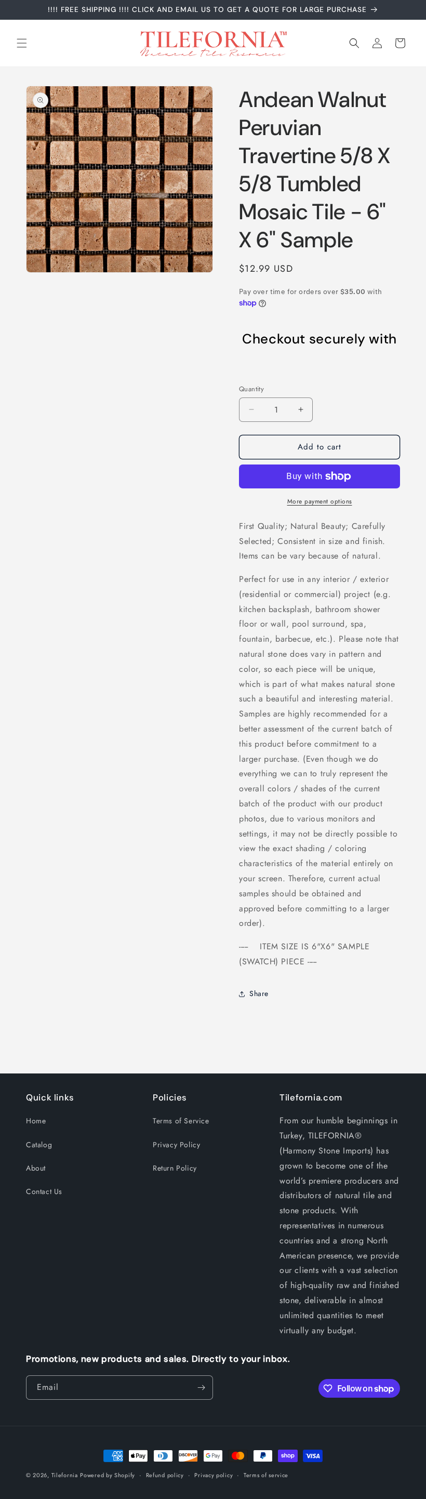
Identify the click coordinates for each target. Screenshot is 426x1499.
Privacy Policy (176, 1144)
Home (36, 1121)
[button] (21, 43)
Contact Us (44, 1191)
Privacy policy (213, 1475)
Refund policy (165, 1475)
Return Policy (175, 1168)
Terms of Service (181, 1121)
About (36, 1168)
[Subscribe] (201, 1387)
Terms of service (266, 1475)
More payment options (319, 501)
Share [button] (259, 993)
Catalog (39, 1144)
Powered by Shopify (107, 1475)
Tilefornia (64, 1475)
